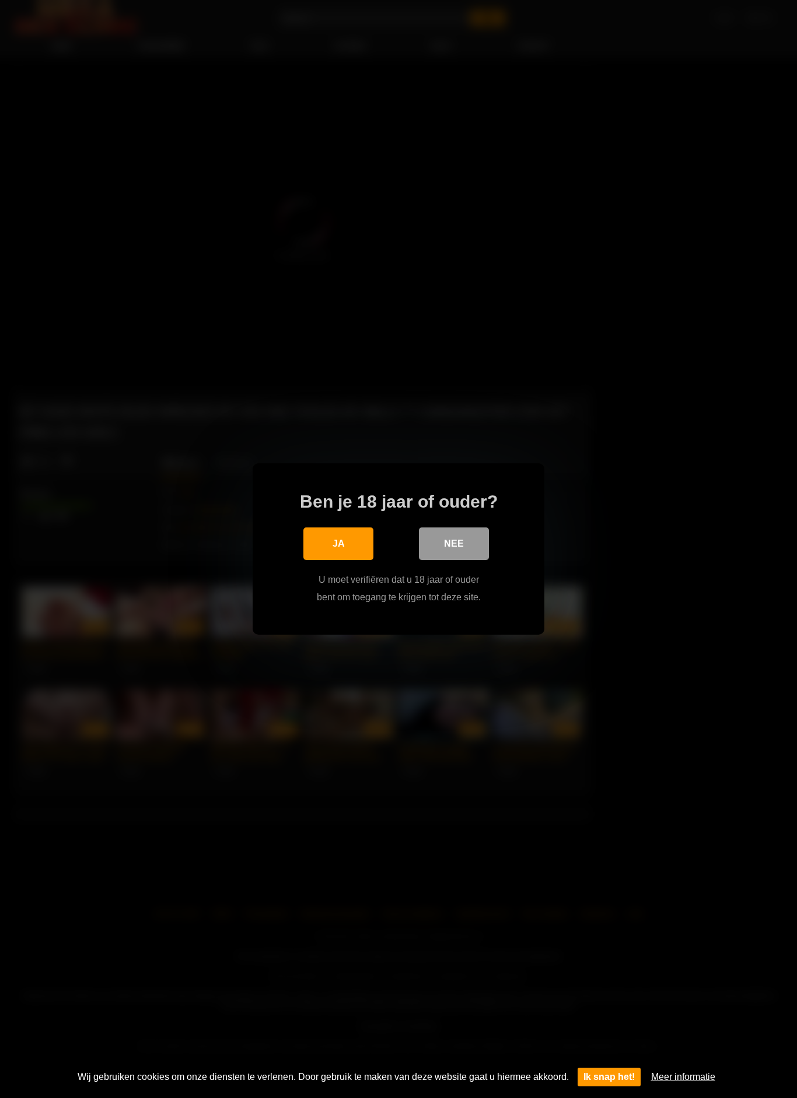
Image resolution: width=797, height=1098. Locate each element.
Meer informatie (683, 1077)
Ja (339, 543)
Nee (454, 543)
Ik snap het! (609, 1077)
